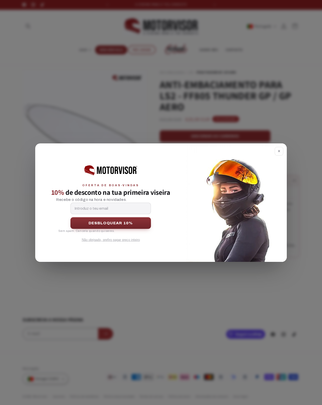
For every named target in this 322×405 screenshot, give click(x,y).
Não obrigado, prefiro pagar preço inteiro (111, 240)
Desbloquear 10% (111, 223)
